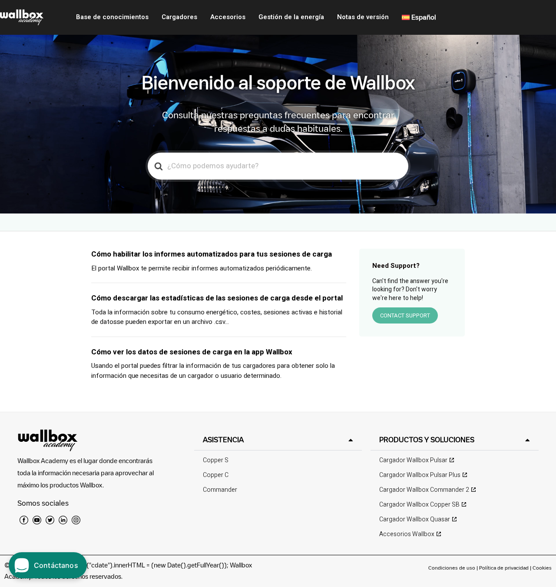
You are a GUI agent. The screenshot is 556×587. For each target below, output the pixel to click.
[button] (278, 440)
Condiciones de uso (452, 567)
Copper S (215, 460)
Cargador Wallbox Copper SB (419, 504)
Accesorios (227, 17)
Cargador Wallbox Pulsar (413, 460)
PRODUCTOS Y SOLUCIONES (426, 439)
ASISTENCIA (223, 439)
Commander (220, 489)
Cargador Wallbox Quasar (414, 519)
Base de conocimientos (112, 17)
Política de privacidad (504, 567)
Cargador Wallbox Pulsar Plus (419, 475)
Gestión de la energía (291, 17)
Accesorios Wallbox (406, 534)
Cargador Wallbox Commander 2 (424, 489)
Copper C (215, 475)
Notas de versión (363, 17)
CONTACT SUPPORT (405, 315)
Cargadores (179, 17)
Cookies (542, 567)
